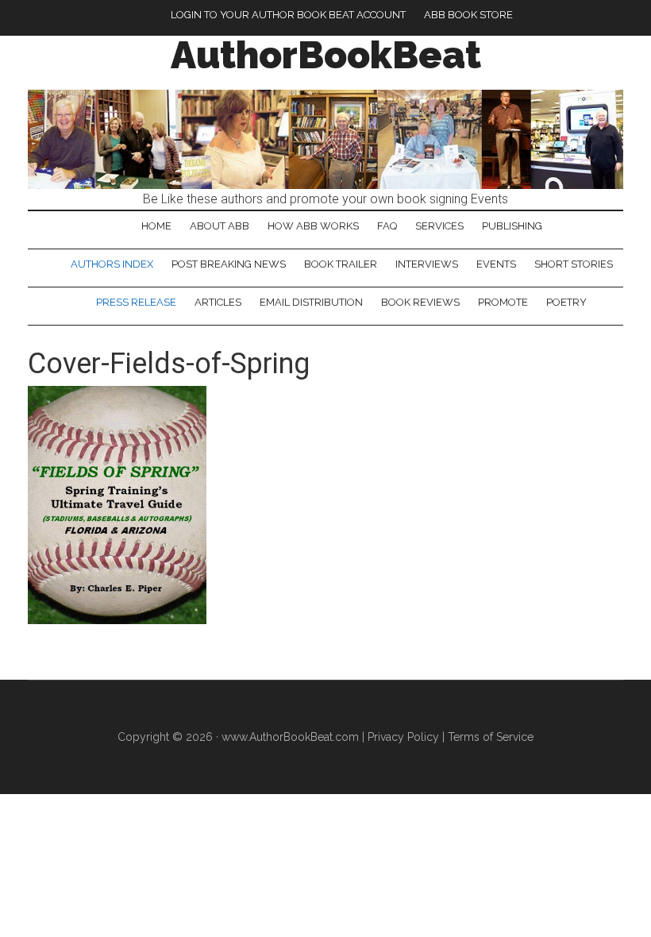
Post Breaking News (228, 264)
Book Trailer (340, 264)
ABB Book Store (468, 15)
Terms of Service (491, 737)
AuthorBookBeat (326, 55)
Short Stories (573, 264)
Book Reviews (420, 302)
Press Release (136, 302)
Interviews (426, 264)
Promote (503, 302)
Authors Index (112, 264)
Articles (218, 302)
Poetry (566, 302)
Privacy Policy (403, 737)
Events (496, 264)
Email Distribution (311, 302)
